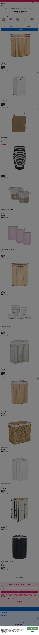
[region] (19, 630)
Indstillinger (32, 631)
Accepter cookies (32, 628)
